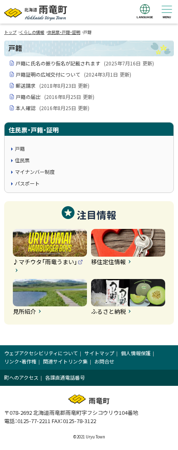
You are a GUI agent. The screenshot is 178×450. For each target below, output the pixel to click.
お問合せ (104, 361)
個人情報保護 (136, 352)
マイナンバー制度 (35, 171)
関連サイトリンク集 (65, 361)
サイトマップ (99, 352)
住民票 (22, 160)
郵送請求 (52, 85)
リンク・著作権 (20, 361)
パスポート (27, 183)
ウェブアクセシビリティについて (41, 352)
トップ (10, 32)
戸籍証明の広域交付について (73, 74)
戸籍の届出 (55, 96)
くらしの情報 (31, 32)
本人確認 (52, 107)
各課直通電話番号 (65, 377)
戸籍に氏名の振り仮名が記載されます (85, 63)
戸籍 (20, 148)
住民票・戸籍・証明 (63, 32)
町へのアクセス (21, 377)
